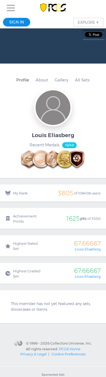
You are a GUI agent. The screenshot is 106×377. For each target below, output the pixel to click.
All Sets (82, 80)
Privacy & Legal (33, 354)
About (42, 80)
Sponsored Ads (53, 374)
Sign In (16, 22)
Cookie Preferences (69, 354)
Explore (88, 22)
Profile (22, 80)
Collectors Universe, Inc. (71, 343)
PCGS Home (69, 348)
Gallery (61, 80)
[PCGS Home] (53, 8)
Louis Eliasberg (88, 249)
